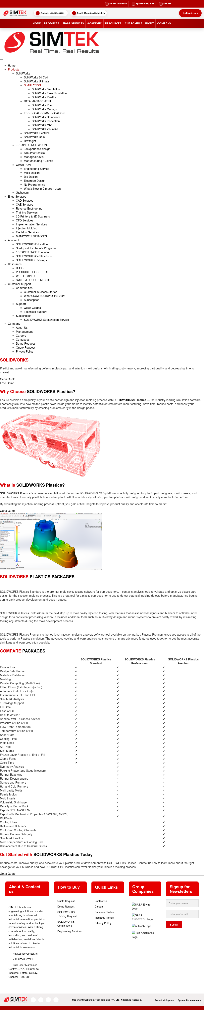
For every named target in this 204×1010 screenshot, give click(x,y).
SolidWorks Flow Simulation (49, 93)
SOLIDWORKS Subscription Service (46, 320)
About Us (21, 328)
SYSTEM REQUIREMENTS (33, 280)
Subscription (31, 300)
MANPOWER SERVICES (31, 236)
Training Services (27, 212)
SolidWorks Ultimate (36, 81)
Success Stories (104, 912)
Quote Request (25, 347)
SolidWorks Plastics (44, 97)
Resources (113, 23)
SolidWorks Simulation (46, 89)
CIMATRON (23, 165)
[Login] (200, 4)
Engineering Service (36, 169)
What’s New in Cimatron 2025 (42, 188)
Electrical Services (27, 232)
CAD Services (24, 200)
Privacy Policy (24, 351)
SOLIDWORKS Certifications (34, 256)
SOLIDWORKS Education (32, 244)
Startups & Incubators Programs (36, 248)
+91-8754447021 (58, 13)
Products (51, 23)
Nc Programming (34, 185)
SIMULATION (32, 85)
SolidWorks (23, 73)
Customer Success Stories (40, 292)
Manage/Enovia (34, 157)
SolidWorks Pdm (42, 105)
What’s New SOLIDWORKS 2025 (44, 296)
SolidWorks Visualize (45, 129)
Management (24, 331)
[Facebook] (179, 4)
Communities (24, 288)
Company (164, 23)
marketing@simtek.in (25, 953)
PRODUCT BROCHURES (32, 272)
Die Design (31, 177)
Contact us (22, 339)
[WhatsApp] (189, 4)
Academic (94, 23)
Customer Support (139, 23)
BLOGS (20, 268)
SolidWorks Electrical (37, 133)
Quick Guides (32, 308)
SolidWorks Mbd (42, 125)
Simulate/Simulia (34, 153)
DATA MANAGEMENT (37, 101)
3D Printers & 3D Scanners (33, 216)
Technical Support (35, 312)
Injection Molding (26, 228)
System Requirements (189, 1000)
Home (37, 23)
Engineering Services (69, 931)
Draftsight (30, 141)
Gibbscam (22, 192)
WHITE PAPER (25, 276)
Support (21, 304)
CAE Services (24, 204)
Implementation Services (31, 224)
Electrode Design (34, 181)
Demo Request (25, 343)
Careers (21, 335)
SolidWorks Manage (44, 109)
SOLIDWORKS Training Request (67, 914)
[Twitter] (197, 4)
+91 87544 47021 (23, 959)
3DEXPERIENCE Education (33, 252)
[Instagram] (182, 4)
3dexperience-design (37, 149)
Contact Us (101, 901)
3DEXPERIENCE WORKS (32, 145)
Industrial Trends (104, 917)
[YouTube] (186, 4)
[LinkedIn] (193, 4)
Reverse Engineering (29, 208)
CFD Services (24, 220)
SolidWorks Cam (34, 137)
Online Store (190, 13)
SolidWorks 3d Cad (36, 77)
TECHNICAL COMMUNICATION (44, 113)
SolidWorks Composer (46, 117)
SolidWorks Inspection (46, 121)
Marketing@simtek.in (94, 13)
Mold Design (32, 173)
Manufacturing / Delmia (38, 161)
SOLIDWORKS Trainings (31, 260)
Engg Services (73, 23)
